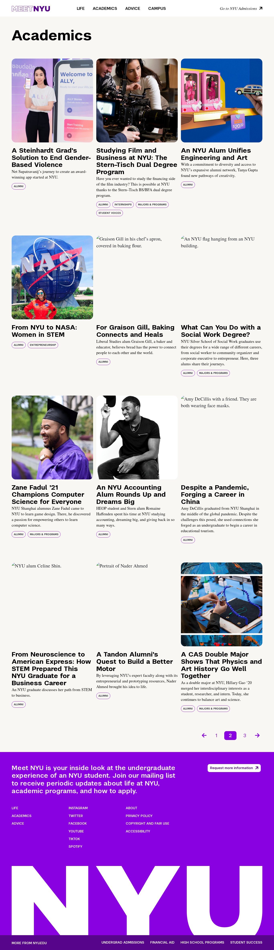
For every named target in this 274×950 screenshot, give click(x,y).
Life (81, 8)
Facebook (78, 823)
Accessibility (138, 831)
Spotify (75, 846)
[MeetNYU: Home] (31, 8)
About (131, 808)
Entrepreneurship (43, 345)
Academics (105, 8)
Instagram (78, 808)
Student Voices (109, 213)
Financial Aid (162, 942)
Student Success (246, 942)
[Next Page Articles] (257, 735)
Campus (157, 8)
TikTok (74, 839)
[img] (52, 100)
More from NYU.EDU (29, 943)
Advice (132, 8)
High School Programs (202, 942)
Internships (123, 204)
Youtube (76, 831)
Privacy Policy (139, 816)
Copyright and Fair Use (147, 823)
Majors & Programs (152, 204)
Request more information (231, 768)
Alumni (18, 186)
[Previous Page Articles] (203, 735)
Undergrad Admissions (122, 942)
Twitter (76, 816)
